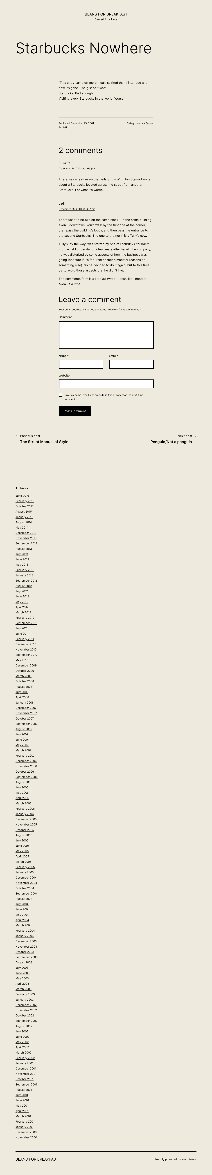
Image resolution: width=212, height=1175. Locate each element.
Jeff (64, 127)
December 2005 (26, 819)
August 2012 (24, 586)
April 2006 (22, 798)
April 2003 (22, 983)
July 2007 (22, 734)
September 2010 (26, 654)
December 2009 (26, 665)
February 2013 (25, 570)
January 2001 (24, 1126)
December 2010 (26, 644)
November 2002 (26, 1010)
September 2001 (26, 1084)
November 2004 (26, 882)
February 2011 (25, 639)
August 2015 (24, 511)
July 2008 (22, 692)
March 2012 (23, 612)
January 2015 (24, 517)
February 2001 (25, 1121)
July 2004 (22, 904)
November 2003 (26, 946)
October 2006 (25, 771)
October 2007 (25, 718)
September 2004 (27, 893)
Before (149, 123)
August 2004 (24, 898)
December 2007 (26, 707)
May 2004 (22, 914)
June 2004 (23, 909)
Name (64, 355)
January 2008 (25, 702)
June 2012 (22, 596)
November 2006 (26, 766)
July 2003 (22, 967)
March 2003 (24, 989)
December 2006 (26, 760)
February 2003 (25, 994)
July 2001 (22, 1095)
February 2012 (25, 617)
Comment (65, 317)
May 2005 (22, 851)
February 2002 (25, 1058)
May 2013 (22, 564)
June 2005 (22, 845)
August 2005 (24, 835)
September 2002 (27, 1020)
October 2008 (25, 681)
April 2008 (22, 697)
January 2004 (25, 935)
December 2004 (26, 877)
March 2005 (24, 861)
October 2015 (25, 506)
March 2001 (23, 1116)
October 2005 (25, 830)
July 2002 (22, 1031)
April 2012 (22, 607)
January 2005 (25, 872)
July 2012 (22, 591)
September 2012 (26, 580)
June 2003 (22, 973)
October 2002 (25, 1015)
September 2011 (26, 623)
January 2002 (25, 1063)
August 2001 (24, 1089)
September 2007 (26, 723)
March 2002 (24, 1052)
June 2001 (22, 1100)
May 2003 (22, 978)
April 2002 (22, 1047)
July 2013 (22, 554)
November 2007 (26, 713)
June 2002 (22, 1036)
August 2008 (24, 686)
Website (64, 375)
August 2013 (24, 548)
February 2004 (25, 930)
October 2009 (25, 670)
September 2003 (27, 957)
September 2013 (26, 543)
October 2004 (25, 888)
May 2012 (22, 601)
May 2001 (22, 1105)
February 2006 (25, 808)
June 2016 (22, 495)
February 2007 (25, 755)
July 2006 (22, 787)
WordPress (189, 1159)
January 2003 (25, 999)
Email (113, 355)
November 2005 (26, 824)
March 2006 (24, 803)
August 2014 (24, 522)
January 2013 (24, 575)
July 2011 (21, 628)
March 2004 (24, 925)
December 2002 (26, 1005)
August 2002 (24, 1026)
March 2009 (24, 676)
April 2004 (22, 920)
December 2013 (26, 532)
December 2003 (26, 941)
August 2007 (24, 729)
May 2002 (22, 1042)
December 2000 (26, 1132)
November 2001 (26, 1073)
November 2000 (26, 1137)
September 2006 (27, 776)
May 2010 (22, 660)
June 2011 (22, 633)
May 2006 (22, 792)
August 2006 (24, 782)
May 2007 (22, 745)
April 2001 (22, 1111)
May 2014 (22, 527)
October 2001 (25, 1079)
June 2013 (22, 559)
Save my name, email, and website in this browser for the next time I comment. (104, 397)
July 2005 (22, 840)
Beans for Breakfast (106, 14)
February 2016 (25, 501)
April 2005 (22, 856)
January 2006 (25, 814)
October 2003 (25, 951)
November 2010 (26, 649)
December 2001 (26, 1068)
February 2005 (25, 867)
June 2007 (22, 739)
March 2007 (23, 750)
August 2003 (24, 962)
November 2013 (26, 538)
